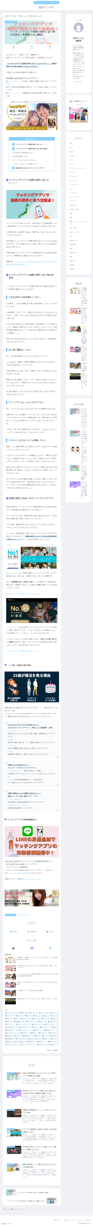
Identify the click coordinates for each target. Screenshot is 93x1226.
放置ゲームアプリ (75, 232)
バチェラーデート (13, 81)
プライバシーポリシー (77, 1220)
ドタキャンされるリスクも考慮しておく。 (26, 164)
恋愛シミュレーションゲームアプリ (78, 223)
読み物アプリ (73, 252)
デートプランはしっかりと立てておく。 (25, 160)
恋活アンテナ (57, 1220)
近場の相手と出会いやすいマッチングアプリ (30, 168)
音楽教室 (72, 265)
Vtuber (71, 151)
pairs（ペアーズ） (13, 573)
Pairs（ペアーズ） (14, 93)
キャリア (72, 172)
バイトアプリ (73, 193)
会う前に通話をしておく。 (21, 156)
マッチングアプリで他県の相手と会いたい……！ (31, 144)
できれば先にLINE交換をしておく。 (24, 152)
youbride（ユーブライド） (19, 805)
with (10, 751)
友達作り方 (73, 205)
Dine (11, 780)
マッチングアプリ (11, 914)
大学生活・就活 (74, 209)
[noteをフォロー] (50, 948)
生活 (71, 236)
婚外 (71, 213)
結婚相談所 (73, 244)
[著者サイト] (13, 948)
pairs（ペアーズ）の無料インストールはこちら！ (24, 594)
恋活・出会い (73, 228)
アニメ (71, 160)
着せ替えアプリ (74, 240)
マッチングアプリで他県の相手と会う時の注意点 (31, 148)
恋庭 (8, 87)
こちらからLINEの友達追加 (19, 873)
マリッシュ (13, 731)
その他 (71, 156)
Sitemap (88, 1220)
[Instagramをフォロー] (32, 948)
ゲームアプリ (73, 176)
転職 (71, 256)
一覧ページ (66, 1220)
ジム (71, 188)
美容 (71, 248)
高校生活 (72, 269)
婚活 (71, 217)
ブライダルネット (15, 799)
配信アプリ (73, 261)
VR (70, 147)
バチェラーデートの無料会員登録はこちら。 (22, 651)
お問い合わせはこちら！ (32, 879)
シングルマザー (74, 184)
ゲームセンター (74, 180)
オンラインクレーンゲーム (77, 168)
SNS (71, 143)
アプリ (71, 164)
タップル (12, 745)
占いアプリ (73, 201)
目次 (31, 139)
